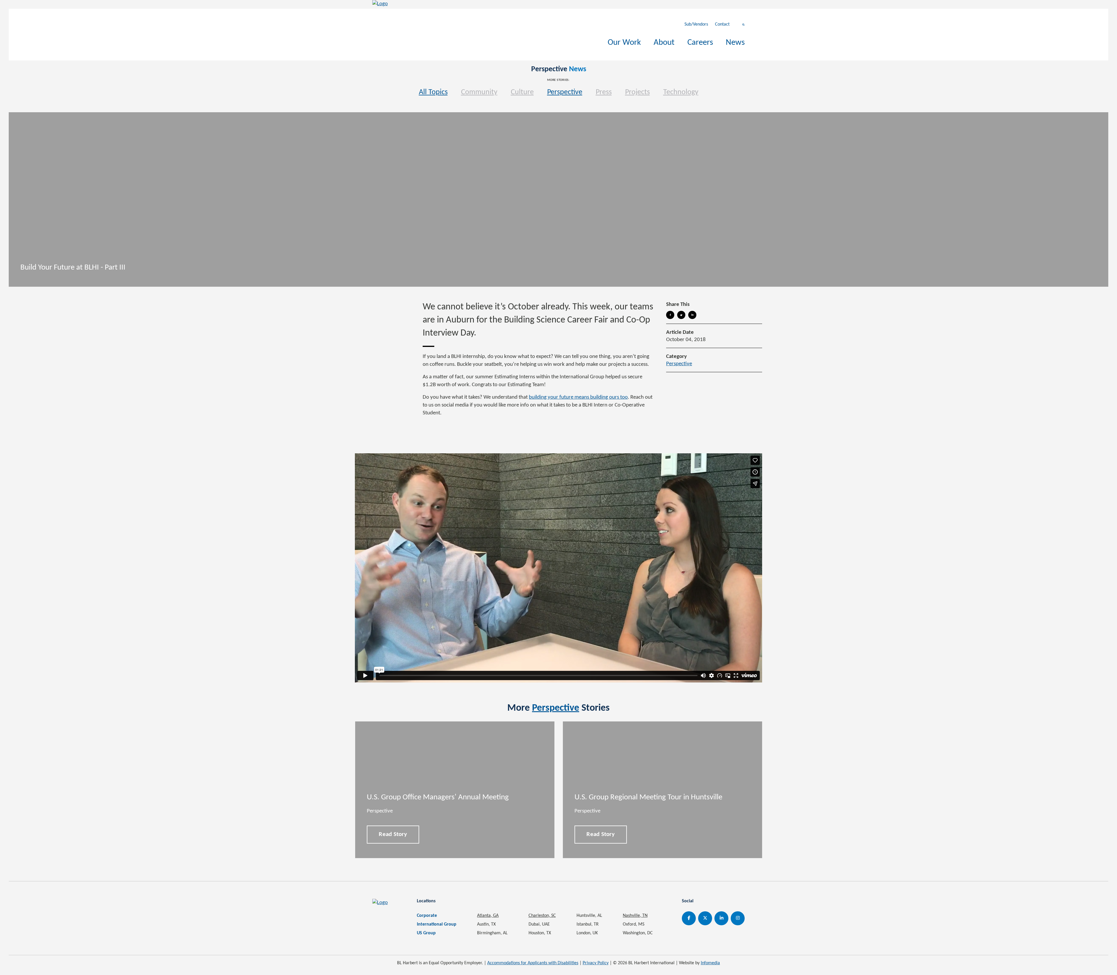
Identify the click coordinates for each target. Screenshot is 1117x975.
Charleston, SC (542, 915)
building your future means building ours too (578, 397)
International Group (436, 924)
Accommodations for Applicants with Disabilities (532, 963)
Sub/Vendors (696, 24)
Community (479, 92)
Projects (637, 92)
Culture (522, 92)
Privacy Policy (596, 963)
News (735, 42)
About (664, 42)
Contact (722, 24)
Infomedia (710, 963)
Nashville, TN (635, 915)
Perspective (564, 92)
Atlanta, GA (488, 915)
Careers (700, 42)
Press (604, 92)
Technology (680, 92)
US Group (426, 933)
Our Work (624, 42)
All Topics (433, 92)
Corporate (427, 915)
